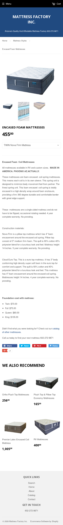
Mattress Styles (20, 40)
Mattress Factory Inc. (32, 19)
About (31, 490)
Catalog (31, 495)
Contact (31, 499)
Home (4, 40)
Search (31, 482)
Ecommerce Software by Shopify (44, 521)
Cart (58, 3)
